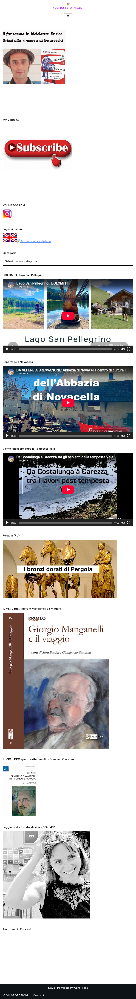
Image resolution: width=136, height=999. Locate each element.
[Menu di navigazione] (68, 16)
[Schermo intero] (129, 349)
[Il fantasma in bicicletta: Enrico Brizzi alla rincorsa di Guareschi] (34, 66)
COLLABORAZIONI (15, 995)
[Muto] (123, 349)
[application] (68, 315)
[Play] (7, 349)
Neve (51, 987)
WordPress (80, 987)
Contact (38, 995)
